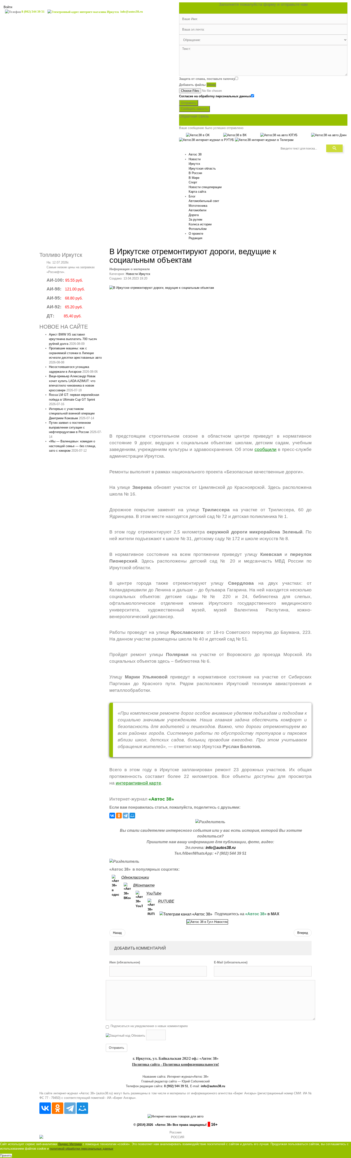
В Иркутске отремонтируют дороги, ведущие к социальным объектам (192, 255)
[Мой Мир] (132, 815)
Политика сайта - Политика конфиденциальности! (175, 1064)
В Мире (194, 178)
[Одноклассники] (119, 815)
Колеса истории (200, 224)
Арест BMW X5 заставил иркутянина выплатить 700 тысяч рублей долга (73, 339)
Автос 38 (195, 154)
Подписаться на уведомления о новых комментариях (149, 1026)
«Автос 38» (161, 798)
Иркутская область (202, 168)
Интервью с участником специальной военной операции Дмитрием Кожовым (72, 413)
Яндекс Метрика (70, 1144)
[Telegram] (125, 815)
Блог (192, 196)
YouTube (153, 893)
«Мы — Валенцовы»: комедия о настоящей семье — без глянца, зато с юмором (72, 445)
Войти (8, 7)
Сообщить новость (194, 109)
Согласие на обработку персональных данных (215, 96)
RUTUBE (166, 901)
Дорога (194, 215)
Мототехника (198, 205)
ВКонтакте (144, 885)
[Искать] (334, 148)
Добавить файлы (192, 85)
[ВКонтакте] (112, 815)
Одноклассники (135, 877)
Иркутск (194, 163)
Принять (6, 1155)
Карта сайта (197, 191)
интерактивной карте (138, 783)
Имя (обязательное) (124, 962)
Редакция (195, 238)
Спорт (193, 182)
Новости (195, 159)
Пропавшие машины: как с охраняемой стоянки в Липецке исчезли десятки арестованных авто (75, 352)
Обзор (211, 85)
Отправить (188, 103)
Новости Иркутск (138, 274)
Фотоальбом (198, 229)
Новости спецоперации (205, 187)
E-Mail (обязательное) (230, 962)
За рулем (195, 219)
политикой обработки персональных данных (81, 1148)
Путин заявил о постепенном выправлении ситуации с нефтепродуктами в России (70, 427)
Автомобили (197, 210)
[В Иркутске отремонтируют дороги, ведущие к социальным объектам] (210, 354)
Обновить (138, 1035)
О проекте (196, 233)
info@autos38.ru (221, 848)
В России (195, 173)
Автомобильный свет (204, 201)
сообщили (266, 449)
